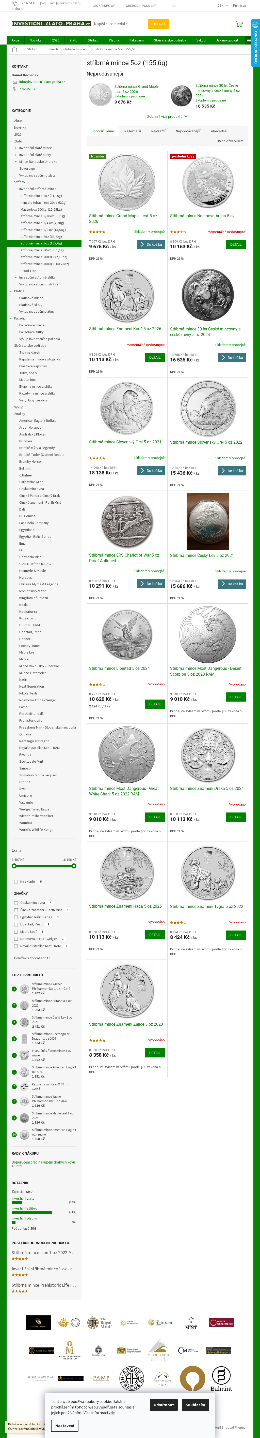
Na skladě (31, 881)
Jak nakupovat (104, 6)
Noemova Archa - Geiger (42, 938)
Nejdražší (158, 131)
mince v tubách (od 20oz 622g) (44, 202)
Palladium (21, 318)
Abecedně (219, 131)
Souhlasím (195, 1405)
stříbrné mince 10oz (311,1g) (42, 250)
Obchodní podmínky (141, 6)
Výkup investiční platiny (37, 311)
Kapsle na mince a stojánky (39, 359)
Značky (19, 413)
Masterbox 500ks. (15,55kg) (41, 209)
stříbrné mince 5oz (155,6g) (41, 243)
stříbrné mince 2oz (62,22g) (41, 236)
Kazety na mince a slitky (37, 393)
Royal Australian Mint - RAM (43, 946)
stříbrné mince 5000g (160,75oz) (45, 264)
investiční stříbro (24, 1208)
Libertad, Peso (34, 924)
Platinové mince (31, 298)
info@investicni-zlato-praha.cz (42, 81)
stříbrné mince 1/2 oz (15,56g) (43, 230)
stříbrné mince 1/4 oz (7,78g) (42, 223)
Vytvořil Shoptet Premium (228, 1427)
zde (112, 1413)
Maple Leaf (31, 931)
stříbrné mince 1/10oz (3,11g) (43, 216)
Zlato (18, 141)
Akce (18, 120)
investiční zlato (23, 1198)
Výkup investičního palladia (39, 339)
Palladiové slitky (31, 332)
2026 (17, 134)
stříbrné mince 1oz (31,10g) (41, 195)
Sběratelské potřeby (30, 345)
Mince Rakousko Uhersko (38, 161)
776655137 (27, 89)
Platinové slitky (30, 305)
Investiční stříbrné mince (38, 189)
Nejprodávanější (188, 131)
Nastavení (64, 1426)
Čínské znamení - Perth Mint (44, 910)
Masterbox (27, 379)
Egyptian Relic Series (39, 917)
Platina (19, 291)
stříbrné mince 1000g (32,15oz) (44, 257)
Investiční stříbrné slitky (37, 277)
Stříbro (19, 182)
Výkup (18, 407)
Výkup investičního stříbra (38, 284)
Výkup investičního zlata (37, 175)
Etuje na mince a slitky (36, 386)
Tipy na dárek (29, 352)
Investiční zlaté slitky (35, 154)
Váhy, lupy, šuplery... (34, 400)
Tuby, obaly (28, 373)
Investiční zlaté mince (35, 148)
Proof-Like (28, 270)
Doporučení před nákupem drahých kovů (43, 1162)
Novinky (20, 127)
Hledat (158, 24)
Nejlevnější (132, 131)
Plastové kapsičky (33, 366)
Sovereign (27, 168)
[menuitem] (15, 40)
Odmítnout (164, 1405)
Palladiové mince (32, 325)
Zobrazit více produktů (165, 116)
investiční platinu (24, 1218)
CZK (221, 5)
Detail (236, 244)
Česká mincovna (36, 902)
